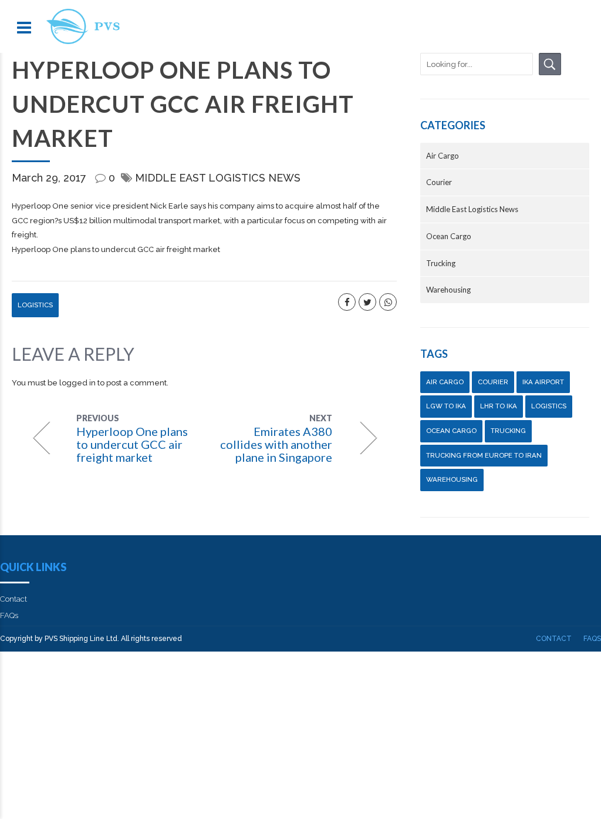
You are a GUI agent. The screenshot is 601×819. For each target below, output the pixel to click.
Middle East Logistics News (217, 178)
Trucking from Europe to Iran (484, 455)
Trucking (440, 263)
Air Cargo (442, 155)
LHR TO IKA (498, 406)
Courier (439, 182)
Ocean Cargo (448, 236)
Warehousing (448, 289)
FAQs (9, 615)
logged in (77, 382)
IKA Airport (543, 382)
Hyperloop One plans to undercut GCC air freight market (116, 249)
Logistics (35, 305)
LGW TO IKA (446, 406)
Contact (13, 599)
